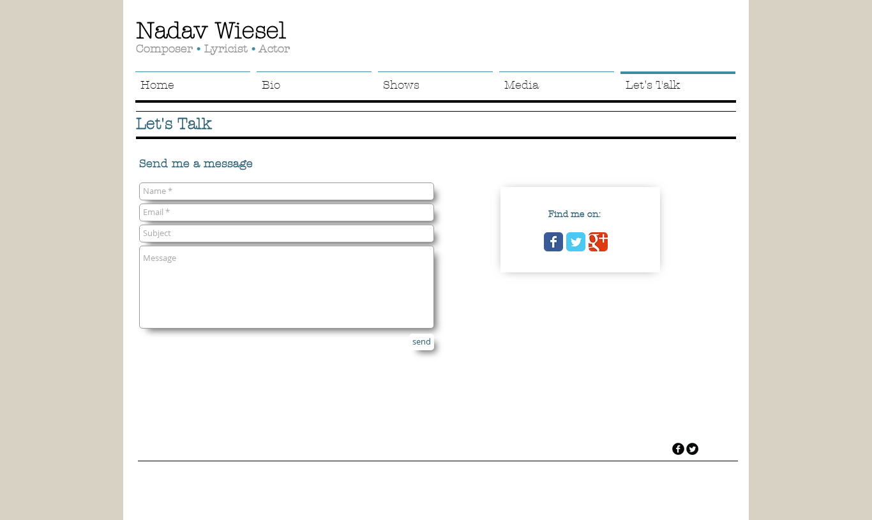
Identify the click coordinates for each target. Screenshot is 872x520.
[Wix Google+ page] (598, 241)
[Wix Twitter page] (575, 241)
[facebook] (678, 449)
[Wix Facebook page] (553, 241)
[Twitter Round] (692, 449)
